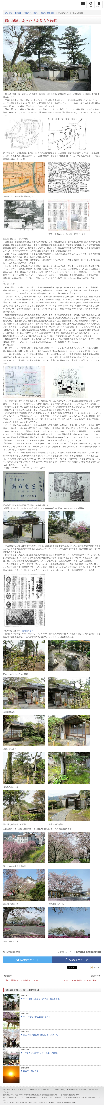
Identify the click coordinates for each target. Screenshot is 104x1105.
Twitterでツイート (29, 959)
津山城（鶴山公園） (48, 13)
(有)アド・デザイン (40, 1102)
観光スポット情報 (31, 13)
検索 (91, 6)
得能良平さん (28, 630)
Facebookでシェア (77, 959)
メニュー (83, 6)
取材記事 (18, 13)
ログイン (99, 6)
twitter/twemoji (33, 1097)
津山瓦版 (7, 4)
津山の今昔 (80, 952)
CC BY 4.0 (79, 1097)
